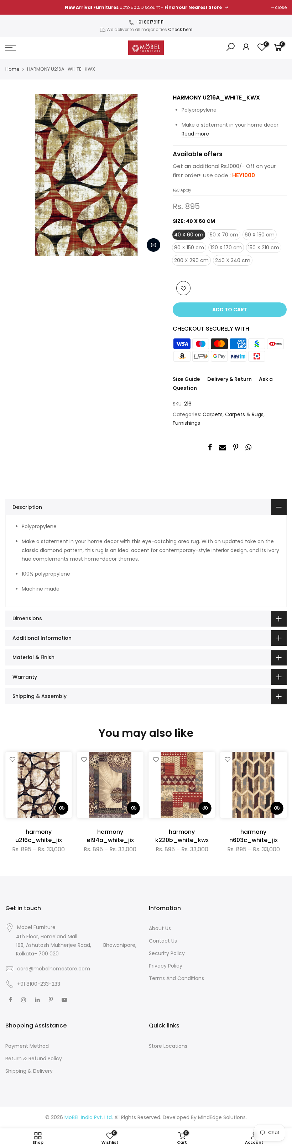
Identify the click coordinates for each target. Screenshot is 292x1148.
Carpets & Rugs (244, 414)
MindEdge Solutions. (222, 1117)
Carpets (213, 414)
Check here (180, 29)
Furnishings (186, 423)
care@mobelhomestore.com (53, 968)
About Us (160, 928)
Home (12, 69)
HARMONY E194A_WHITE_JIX (110, 836)
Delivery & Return (229, 379)
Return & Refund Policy (33, 1058)
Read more (195, 133)
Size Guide (186, 379)
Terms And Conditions (176, 978)
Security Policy (167, 953)
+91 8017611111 (148, 22)
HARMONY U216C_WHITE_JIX (38, 836)
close (281, 7)
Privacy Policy (165, 965)
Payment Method (27, 1046)
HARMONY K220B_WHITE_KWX (182, 836)
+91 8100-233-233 (38, 984)
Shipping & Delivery (29, 1071)
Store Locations (168, 1046)
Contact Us (163, 940)
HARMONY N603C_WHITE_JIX (253, 836)
